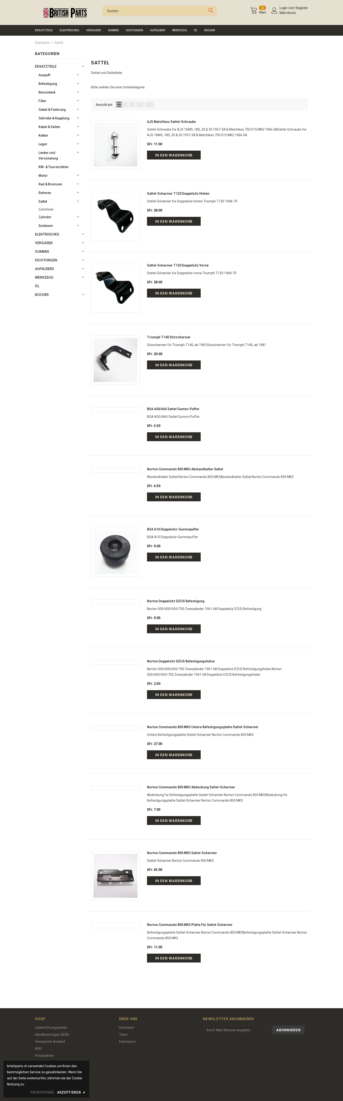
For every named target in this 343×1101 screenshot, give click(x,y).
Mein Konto (288, 13)
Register (302, 8)
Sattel (58, 43)
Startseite (42, 43)
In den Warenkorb (173, 155)
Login (284, 8)
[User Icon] (274, 10)
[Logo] (65, 13)
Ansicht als (104, 105)
